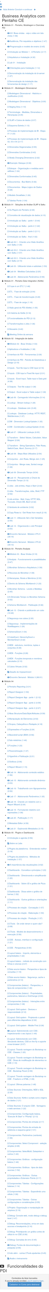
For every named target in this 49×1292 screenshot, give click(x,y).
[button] (0, 1)
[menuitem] (1, 4)
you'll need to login (35, 1280)
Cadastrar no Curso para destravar (24, 1284)
